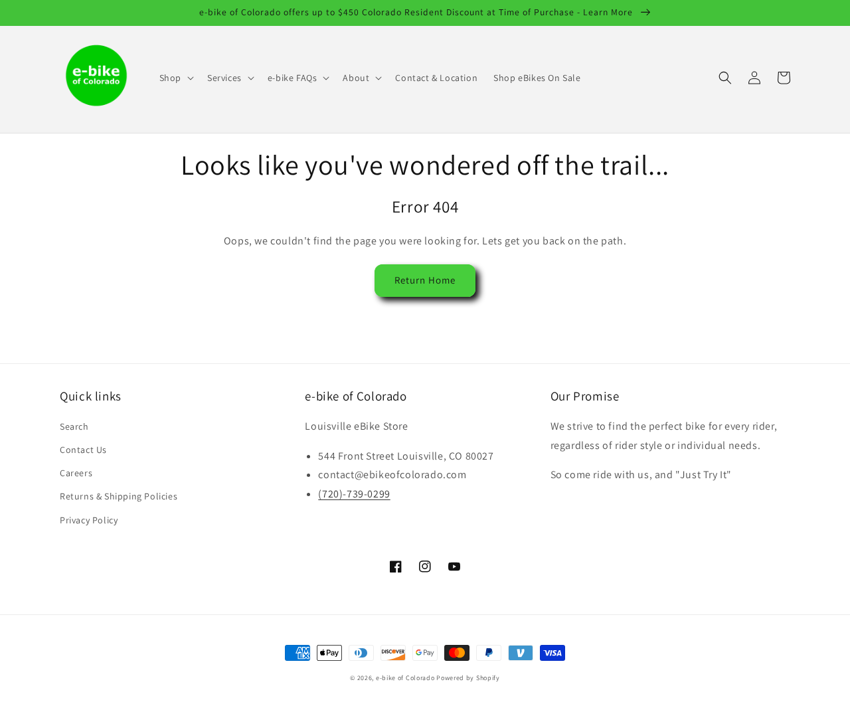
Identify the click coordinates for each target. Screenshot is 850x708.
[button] (175, 78)
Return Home (425, 280)
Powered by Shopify (468, 677)
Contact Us (83, 450)
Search (74, 426)
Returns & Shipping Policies (118, 496)
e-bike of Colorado (406, 677)
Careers (76, 473)
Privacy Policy (89, 520)
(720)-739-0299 (354, 494)
